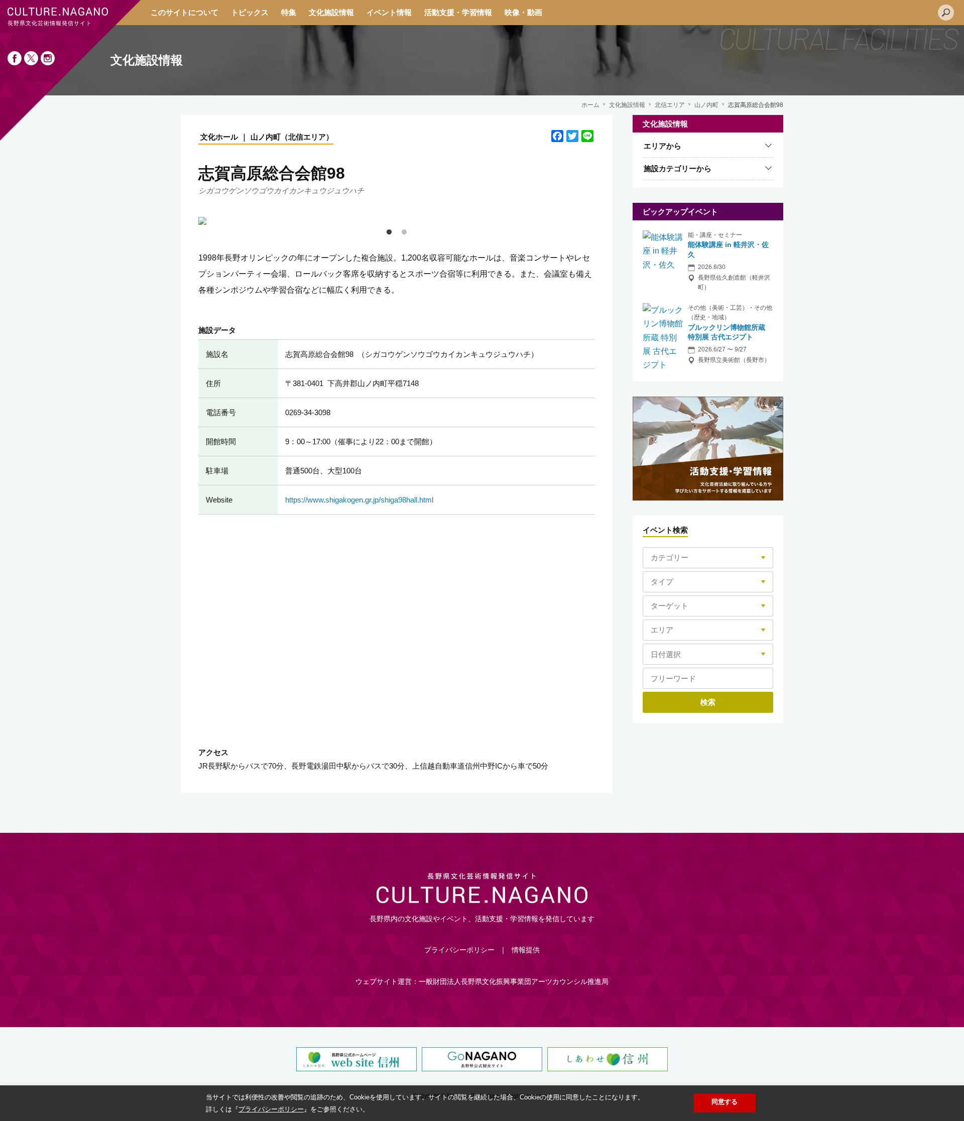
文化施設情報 (331, 12)
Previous (191, 221)
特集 (288, 12)
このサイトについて (184, 12)
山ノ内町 (706, 104)
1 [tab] (389, 232)
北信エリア (670, 104)
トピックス (250, 12)
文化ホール (219, 137)
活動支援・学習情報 (458, 12)
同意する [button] (724, 1101)
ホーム (590, 104)
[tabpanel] (396, 221)
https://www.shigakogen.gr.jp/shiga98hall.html (359, 499)
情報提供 (526, 950)
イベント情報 (389, 12)
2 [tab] (404, 232)
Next (602, 221)
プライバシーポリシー (459, 950)
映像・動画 (523, 12)
